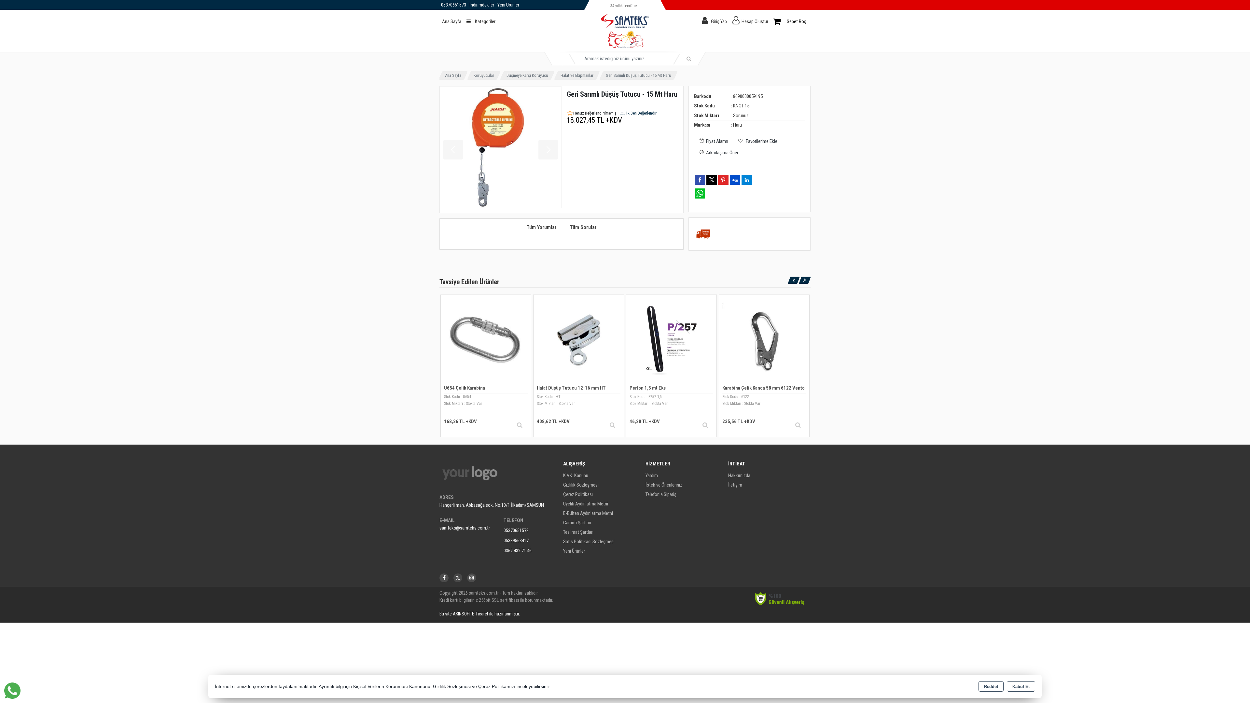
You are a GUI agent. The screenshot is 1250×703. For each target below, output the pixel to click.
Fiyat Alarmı (717, 141)
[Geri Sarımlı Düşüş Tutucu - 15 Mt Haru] (500, 147)
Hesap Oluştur (755, 21)
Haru (737, 125)
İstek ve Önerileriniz (664, 485)
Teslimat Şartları (578, 532)
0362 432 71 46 (518, 550)
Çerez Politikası (578, 494)
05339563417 (516, 540)
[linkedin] (747, 179)
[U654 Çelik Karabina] (486, 340)
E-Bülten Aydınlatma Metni (588, 513)
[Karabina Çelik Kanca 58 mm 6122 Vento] (764, 340)
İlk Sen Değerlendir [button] (641, 113)
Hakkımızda (739, 475)
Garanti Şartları (577, 523)
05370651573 (516, 530)
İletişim (735, 485)
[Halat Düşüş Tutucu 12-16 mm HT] (578, 340)
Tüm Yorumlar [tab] (541, 227)
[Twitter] (457, 577)
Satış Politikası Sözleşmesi (589, 541)
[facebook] (700, 179)
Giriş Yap (719, 21)
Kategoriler (484, 21)
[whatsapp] (700, 193)
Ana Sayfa (451, 21)
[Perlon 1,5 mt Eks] (671, 340)
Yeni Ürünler (574, 551)
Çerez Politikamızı (496, 686)
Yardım (652, 475)
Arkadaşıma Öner (722, 153)
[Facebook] (444, 577)
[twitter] (711, 180)
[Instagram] (471, 577)
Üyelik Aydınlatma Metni (585, 504)
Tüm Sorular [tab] (583, 227)
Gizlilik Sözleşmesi (581, 485)
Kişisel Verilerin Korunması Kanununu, (392, 686)
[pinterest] (723, 179)
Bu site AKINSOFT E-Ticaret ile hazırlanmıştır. (479, 613)
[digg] (735, 179)
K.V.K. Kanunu (575, 475)
